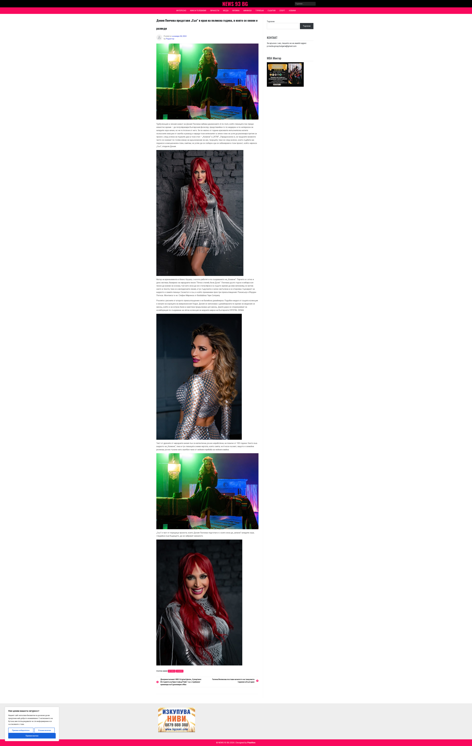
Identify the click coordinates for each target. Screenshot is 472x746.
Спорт (282, 11)
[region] (32, 724)
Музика (235, 11)
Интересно (181, 11)
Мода (226, 11)
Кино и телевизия (198, 11)
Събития (271, 11)
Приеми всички (32, 736)
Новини (292, 11)
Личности (214, 11)
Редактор (170, 39)
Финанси (247, 11)
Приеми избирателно (21, 730)
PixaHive (251, 742)
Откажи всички (44, 730)
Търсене (271, 21)
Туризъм (259, 11)
